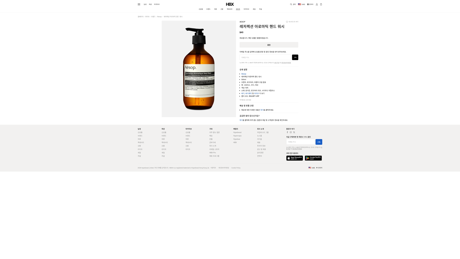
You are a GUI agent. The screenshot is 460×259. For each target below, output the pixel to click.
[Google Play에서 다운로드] (313, 158)
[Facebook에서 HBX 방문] (287, 132)
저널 (139, 156)
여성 (150, 4)
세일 (139, 152)
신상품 (140, 132)
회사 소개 (212, 146)
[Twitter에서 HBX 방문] (294, 132)
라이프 (147, 17)
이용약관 (213, 168)
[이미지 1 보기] (199, 69)
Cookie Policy (235, 168)
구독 (295, 57)
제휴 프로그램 (214, 156)
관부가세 (212, 142)
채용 (258, 142)
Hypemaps (237, 136)
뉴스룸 (259, 136)
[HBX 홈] (230, 4)
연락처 (259, 156)
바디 (242, 93)
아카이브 (157, 4)
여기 (262, 110)
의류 (139, 139)
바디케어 (248, 93)
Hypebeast (237, 132)
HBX (235, 142)
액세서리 (141, 142)
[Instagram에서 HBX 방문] (291, 132)
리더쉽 (259, 139)
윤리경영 (260, 152)
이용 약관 (276, 63)
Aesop (159, 17)
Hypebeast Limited (147, 168)
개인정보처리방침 (286, 63)
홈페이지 (141, 17)
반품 (211, 139)
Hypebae (236, 139)
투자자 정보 (261, 146)
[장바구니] (321, 4)
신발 (139, 146)
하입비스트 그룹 (263, 132)
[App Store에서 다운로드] (294, 158)
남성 (145, 4)
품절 (268, 45)
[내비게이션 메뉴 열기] (139, 4)
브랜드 (153, 17)
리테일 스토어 (214, 149)
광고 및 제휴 (261, 149)
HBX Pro (212, 152)
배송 (211, 136)
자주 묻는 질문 (214, 132)
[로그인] (317, 4)
